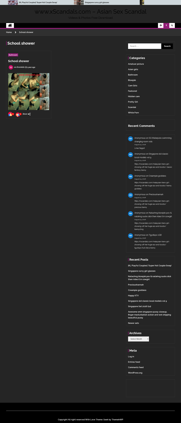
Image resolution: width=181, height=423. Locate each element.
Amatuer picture (136, 64)
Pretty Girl (133, 102)
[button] (160, 25)
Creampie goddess (157, 176)
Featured (132, 91)
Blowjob (132, 80)
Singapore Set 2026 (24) (139, 306)
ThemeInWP (117, 419)
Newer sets (133, 323)
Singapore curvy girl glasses (97, 2)
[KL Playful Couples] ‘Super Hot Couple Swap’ (38, 2)
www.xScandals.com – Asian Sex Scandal (90, 11)
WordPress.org (135, 373)
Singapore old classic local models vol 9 (147, 301)
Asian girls (133, 69)
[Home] (10, 25)
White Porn (133, 112)
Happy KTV (133, 295)
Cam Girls (132, 85)
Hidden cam (134, 96)
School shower (18, 61)
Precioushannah (156, 194)
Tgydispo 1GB (155, 235)
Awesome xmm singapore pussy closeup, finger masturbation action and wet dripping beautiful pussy (149, 315)
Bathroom (13, 55)
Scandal (132, 107)
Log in (131, 356)
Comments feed (136, 367)
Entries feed (134, 362)
